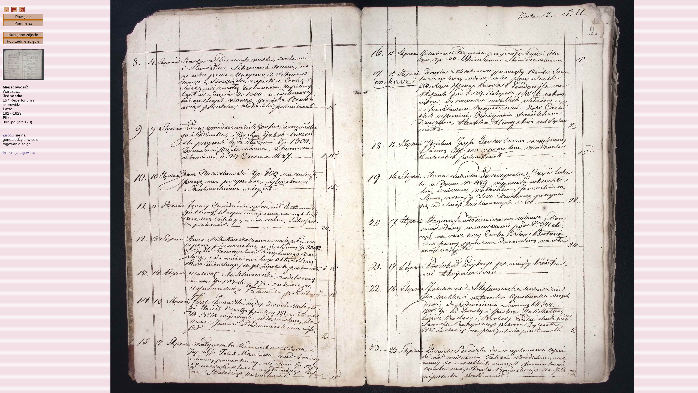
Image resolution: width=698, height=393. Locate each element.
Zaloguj (8, 135)
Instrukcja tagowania (19, 153)
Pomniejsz (23, 23)
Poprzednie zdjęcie (23, 41)
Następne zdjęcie (23, 34)
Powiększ (23, 16)
